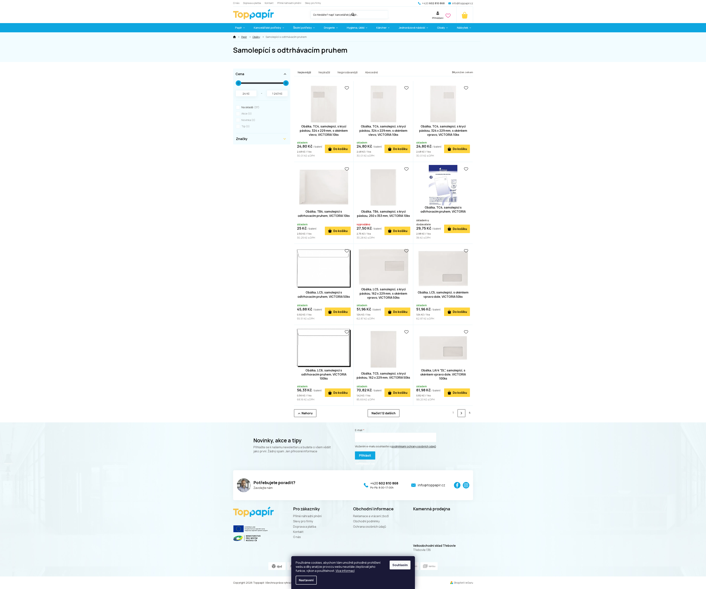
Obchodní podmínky (366, 521)
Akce (246, 113)
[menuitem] (240, 27)
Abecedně (371, 72)
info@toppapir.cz (431, 485)
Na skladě (249, 107)
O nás (236, 3)
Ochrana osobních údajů (369, 527)
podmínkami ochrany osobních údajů (413, 446)
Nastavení (306, 580)
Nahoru (307, 413)
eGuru (469, 582)
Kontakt (269, 3)
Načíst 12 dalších (384, 413)
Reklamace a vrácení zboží (371, 516)
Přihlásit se (363, 456)
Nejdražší (324, 72)
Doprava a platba (252, 3)
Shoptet (459, 582)
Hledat (392, 14)
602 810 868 (384, 483)
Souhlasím (400, 565)
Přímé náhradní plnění (289, 3)
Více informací (345, 571)
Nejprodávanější (348, 72)
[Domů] (234, 37)
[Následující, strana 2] (461, 413)
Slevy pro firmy (313, 3)
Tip (245, 126)
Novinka (247, 120)
